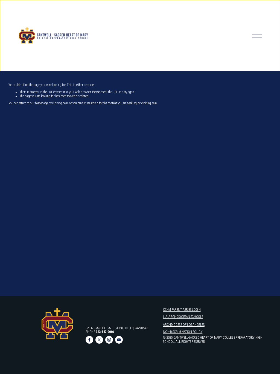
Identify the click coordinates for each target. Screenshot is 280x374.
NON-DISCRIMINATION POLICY (182, 332)
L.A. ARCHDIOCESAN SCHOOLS (183, 317)
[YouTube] (119, 340)
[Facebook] (89, 340)
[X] (99, 340)
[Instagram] (109, 340)
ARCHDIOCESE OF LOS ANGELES (184, 325)
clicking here (60, 103)
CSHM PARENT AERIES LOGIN (181, 310)
